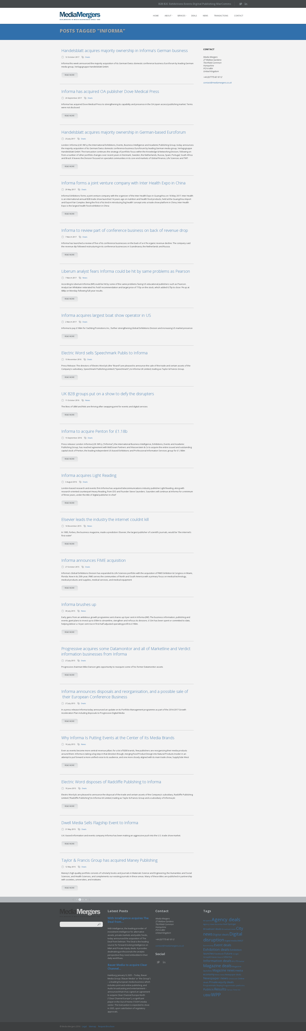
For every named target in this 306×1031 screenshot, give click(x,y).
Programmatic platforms (233, 985)
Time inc (236, 990)
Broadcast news (229, 929)
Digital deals (221, 934)
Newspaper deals (233, 974)
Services (181, 15)
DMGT (240, 940)
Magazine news (223, 970)
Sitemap (92, 1026)
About (168, 15)
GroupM (207, 957)
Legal (84, 1026)
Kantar (241, 961)
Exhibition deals (216, 949)
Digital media (231, 940)
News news (220, 974)
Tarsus (229, 990)
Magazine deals (217, 965)
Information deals (217, 960)
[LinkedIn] (246, 3)
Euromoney (208, 945)
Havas (214, 957)
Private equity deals (221, 982)
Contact (238, 15)
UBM (207, 995)
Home (156, 15)
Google (236, 954)
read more (69, 75)
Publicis (208, 989)
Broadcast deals (212, 928)
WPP (216, 994)
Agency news (209, 924)
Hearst (220, 957)
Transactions (221, 15)
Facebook (219, 953)
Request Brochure (106, 1026)
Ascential (219, 924)
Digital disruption (222, 937)
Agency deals (226, 919)
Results (220, 989)
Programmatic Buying (213, 985)
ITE (236, 961)
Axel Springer (229, 924)
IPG (233, 961)
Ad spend (207, 920)
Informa (227, 956)
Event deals (222, 945)
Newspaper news (215, 978)
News (205, 15)
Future (228, 953)
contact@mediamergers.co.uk (217, 82)
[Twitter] (240, 4)
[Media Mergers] (80, 16)
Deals (194, 15)
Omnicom (232, 978)
